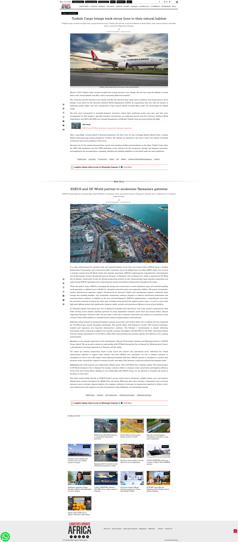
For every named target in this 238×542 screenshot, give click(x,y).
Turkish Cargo (82, 159)
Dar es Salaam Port (111, 395)
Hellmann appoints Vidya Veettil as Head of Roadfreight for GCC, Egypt (79, 489)
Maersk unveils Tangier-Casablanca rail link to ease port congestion (157, 437)
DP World (100, 395)
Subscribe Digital (91, 2)
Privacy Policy (117, 529)
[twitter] (63, 108)
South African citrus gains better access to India (130, 436)
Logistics (112, 446)
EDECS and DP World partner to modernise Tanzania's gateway (107, 128)
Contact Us (168, 529)
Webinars (151, 529)
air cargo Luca (102, 159)
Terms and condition (130, 529)
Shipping (112, 421)
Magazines (143, 529)
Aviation (156, 159)
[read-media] (76, 128)
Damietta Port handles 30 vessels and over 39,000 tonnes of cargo (78, 460)
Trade (140, 421)
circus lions (92, 159)
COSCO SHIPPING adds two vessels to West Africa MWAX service (158, 462)
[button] (119, 30)
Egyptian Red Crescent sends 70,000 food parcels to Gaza (106, 465)
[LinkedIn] (63, 104)
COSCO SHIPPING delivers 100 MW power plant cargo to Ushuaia (106, 489)
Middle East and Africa (144, 395)
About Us (107, 529)
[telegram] (63, 121)
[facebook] (63, 112)
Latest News (72, 13)
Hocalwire (175, 540)
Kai (118, 159)
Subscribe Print (78, 2)
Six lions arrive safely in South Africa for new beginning (132, 461)
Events (112, 2)
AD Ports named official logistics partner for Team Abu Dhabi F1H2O (130, 489)
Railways (165, 421)
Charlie (112, 159)
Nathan (123, 159)
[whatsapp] (63, 117)
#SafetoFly (120, 2)
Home (65, 13)
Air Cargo (139, 446)
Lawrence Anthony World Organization (140, 159)
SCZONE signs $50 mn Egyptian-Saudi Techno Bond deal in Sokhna (158, 489)
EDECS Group (90, 395)
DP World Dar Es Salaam (127, 395)
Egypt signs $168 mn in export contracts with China (79, 513)
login (128, 2)
